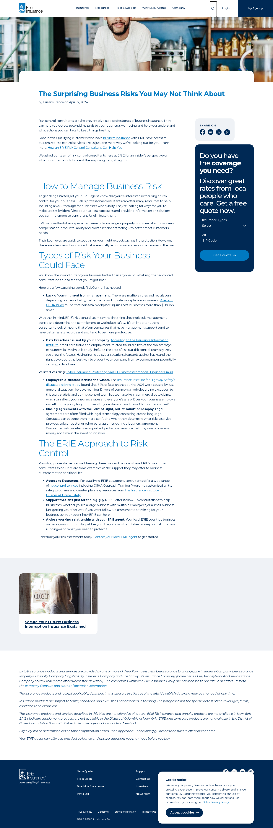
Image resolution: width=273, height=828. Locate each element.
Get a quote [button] (222, 255)
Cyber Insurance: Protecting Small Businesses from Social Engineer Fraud (119, 372)
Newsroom (143, 794)
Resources (102, 7)
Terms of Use (149, 811)
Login (226, 8)
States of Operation (125, 811)
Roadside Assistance (90, 786)
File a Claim (84, 778)
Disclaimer (103, 811)
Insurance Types (214, 220)
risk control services (64, 485)
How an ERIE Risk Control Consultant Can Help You (85, 147)
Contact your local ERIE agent (115, 537)
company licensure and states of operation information (66, 686)
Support (141, 771)
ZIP (204, 235)
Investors (142, 786)
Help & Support (126, 7)
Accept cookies (182, 812)
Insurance (82, 7)
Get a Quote (85, 771)
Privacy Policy (84, 811)
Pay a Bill (83, 794)
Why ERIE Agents (154, 7)
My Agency (255, 8)
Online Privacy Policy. (216, 802)
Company (178, 7)
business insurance (116, 138)
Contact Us (143, 778)
